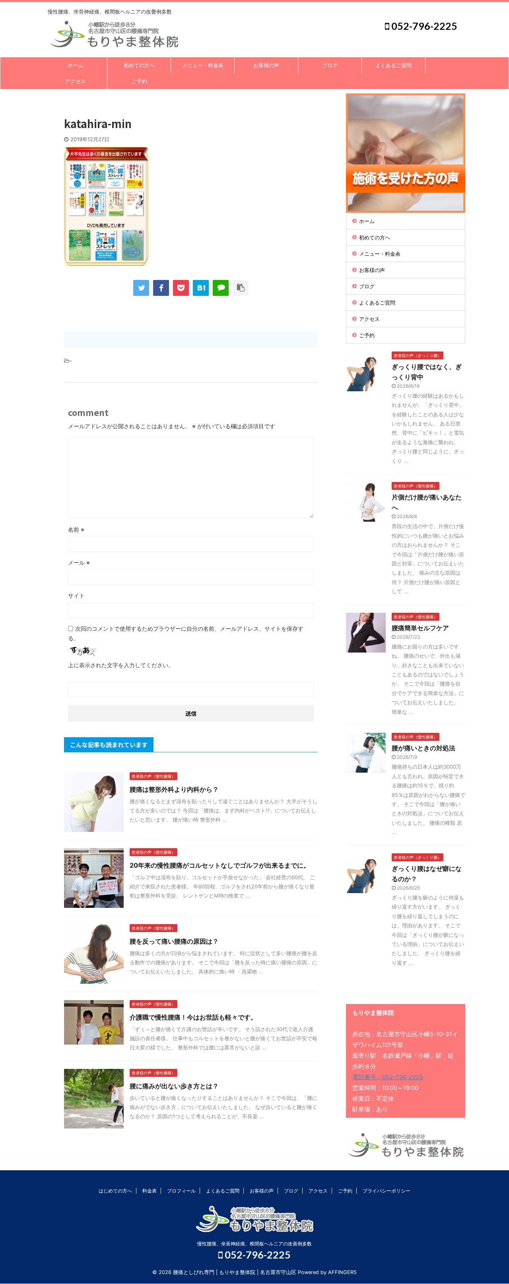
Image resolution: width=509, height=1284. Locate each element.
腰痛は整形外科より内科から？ (174, 789)
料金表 (149, 1191)
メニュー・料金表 (202, 65)
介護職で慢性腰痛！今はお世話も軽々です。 (193, 1017)
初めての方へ (139, 65)
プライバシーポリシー (386, 1191)
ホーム (75, 65)
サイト (76, 595)
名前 (76, 529)
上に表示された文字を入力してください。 (121, 665)
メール (79, 562)
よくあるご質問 (393, 65)
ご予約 (139, 81)
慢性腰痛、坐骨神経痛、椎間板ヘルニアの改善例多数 (254, 1244)
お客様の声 (266, 65)
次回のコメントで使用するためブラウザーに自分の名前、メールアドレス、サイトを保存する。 (185, 633)
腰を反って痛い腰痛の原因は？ (174, 941)
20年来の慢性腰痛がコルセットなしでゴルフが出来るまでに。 (220, 865)
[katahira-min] (201, 288)
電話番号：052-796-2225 (387, 1077)
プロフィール (181, 1191)
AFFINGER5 (342, 1272)
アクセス (75, 81)
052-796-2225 (423, 26)
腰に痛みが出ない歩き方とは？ (174, 1086)
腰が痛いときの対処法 (423, 748)
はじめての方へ (115, 1191)
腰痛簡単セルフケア (420, 628)
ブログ (330, 65)
